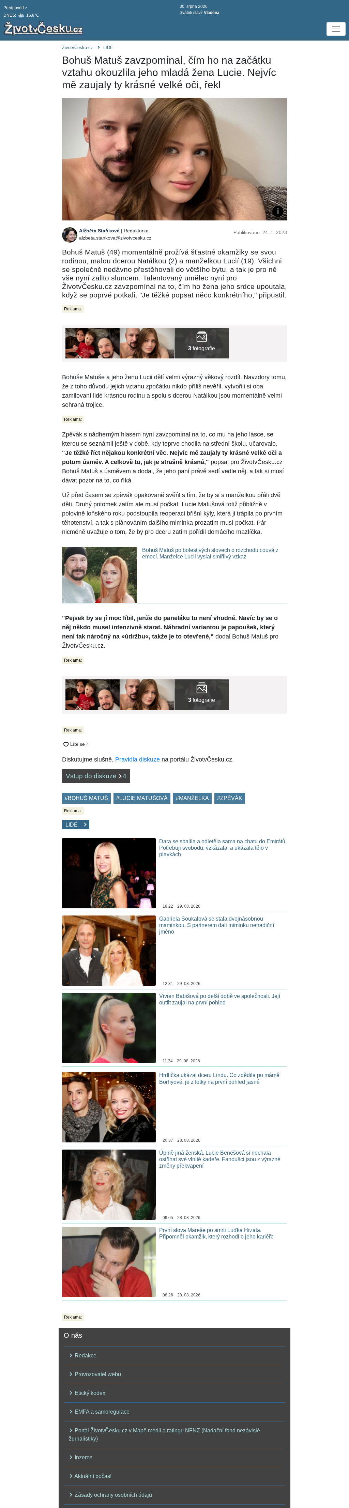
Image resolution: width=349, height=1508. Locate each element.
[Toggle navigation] (336, 29)
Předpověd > (15, 7)
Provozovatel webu (97, 1374)
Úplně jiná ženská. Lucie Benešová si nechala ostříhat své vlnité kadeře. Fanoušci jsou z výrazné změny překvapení (219, 1159)
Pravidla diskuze (137, 759)
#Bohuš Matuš (86, 798)
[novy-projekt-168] (92, 343)
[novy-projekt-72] (201, 343)
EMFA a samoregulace (101, 1412)
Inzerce (82, 1457)
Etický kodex (89, 1393)
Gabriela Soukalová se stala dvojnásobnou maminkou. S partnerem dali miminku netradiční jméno (216, 925)
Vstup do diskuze (96, 776)
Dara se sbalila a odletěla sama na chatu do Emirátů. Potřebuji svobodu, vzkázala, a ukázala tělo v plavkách (223, 847)
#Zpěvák (229, 798)
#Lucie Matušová (142, 798)
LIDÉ (108, 47)
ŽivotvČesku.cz (77, 47)
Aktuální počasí (92, 1476)
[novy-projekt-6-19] (147, 343)
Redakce (84, 1355)
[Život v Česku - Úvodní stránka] (44, 29)
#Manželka (192, 798)
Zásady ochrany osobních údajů (112, 1495)
